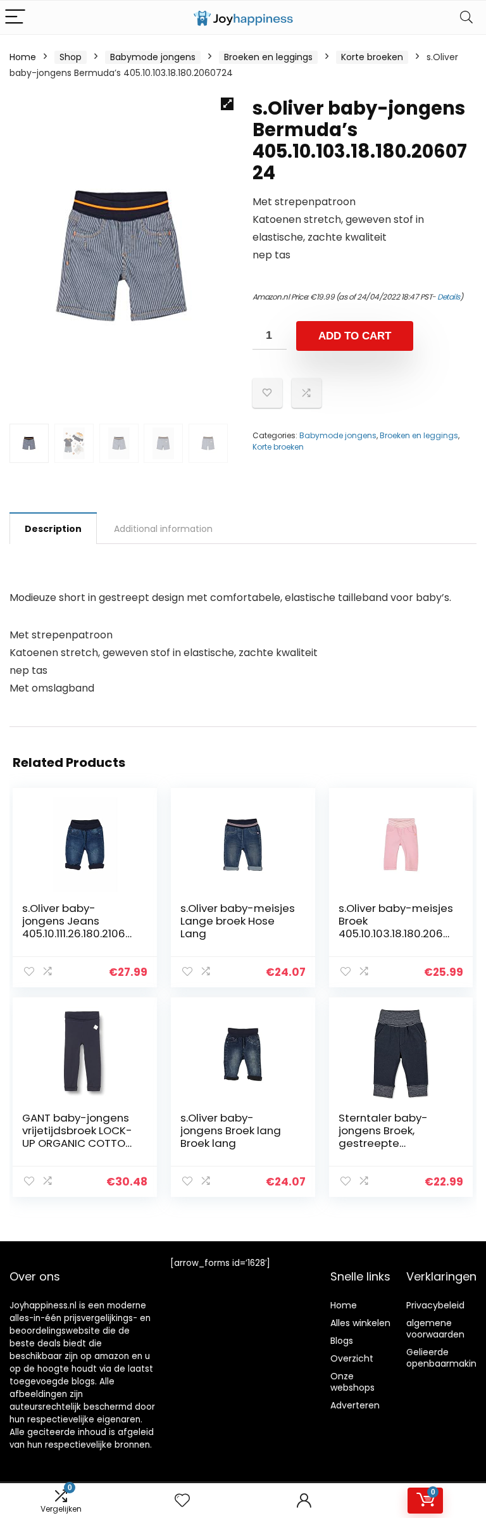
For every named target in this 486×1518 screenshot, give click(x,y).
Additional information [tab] (163, 528)
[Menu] (15, 17)
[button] (227, 104)
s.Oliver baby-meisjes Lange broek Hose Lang (237, 921)
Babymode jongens (153, 57)
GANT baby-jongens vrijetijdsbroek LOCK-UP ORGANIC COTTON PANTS (77, 1136)
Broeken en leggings (268, 57)
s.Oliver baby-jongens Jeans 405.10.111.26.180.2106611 (78, 927)
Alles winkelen (360, 1323)
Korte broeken (372, 57)
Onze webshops (352, 1382)
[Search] (466, 17)
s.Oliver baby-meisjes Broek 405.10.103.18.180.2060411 (396, 927)
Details (448, 296)
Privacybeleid (435, 1305)
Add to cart (354, 336)
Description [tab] (53, 528)
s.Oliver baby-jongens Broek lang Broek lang (230, 1130)
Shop (70, 57)
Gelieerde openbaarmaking (444, 1358)
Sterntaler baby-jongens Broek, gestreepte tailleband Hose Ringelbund (383, 1143)
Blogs (341, 1340)
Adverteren (355, 1405)
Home (22, 57)
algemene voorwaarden (435, 1329)
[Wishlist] (182, 1501)
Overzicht (351, 1358)
